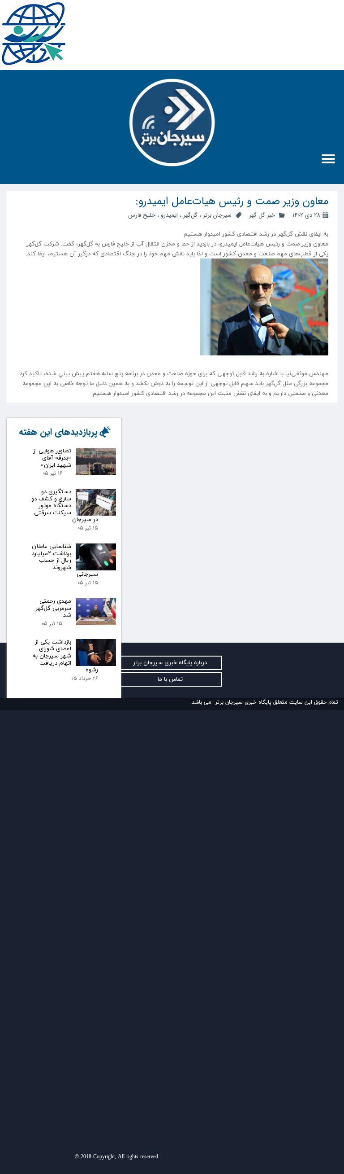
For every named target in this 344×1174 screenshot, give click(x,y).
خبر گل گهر (261, 215)
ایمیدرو (169, 215)
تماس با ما (170, 679)
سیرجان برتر (217, 215)
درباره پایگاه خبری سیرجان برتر (170, 663)
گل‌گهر (190, 215)
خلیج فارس (141, 215)
